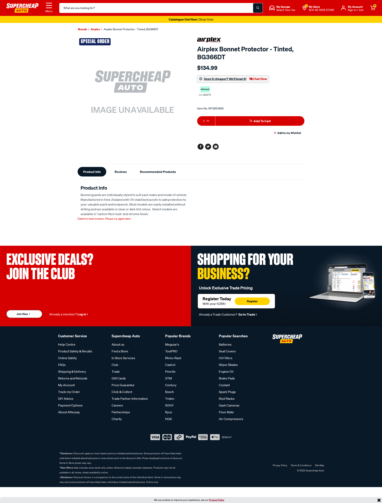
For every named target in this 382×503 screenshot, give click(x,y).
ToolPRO (171, 351)
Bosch (169, 392)
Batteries (225, 344)
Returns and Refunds (72, 378)
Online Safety (67, 358)
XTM (168, 378)
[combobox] (206, 121)
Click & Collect (122, 392)
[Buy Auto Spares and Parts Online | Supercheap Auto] (22, 8)
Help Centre (66, 344)
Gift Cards (119, 378)
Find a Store (120, 351)
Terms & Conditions (301, 465)
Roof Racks (227, 399)
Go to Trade (246, 314)
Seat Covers (227, 351)
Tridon (169, 399)
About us (118, 344)
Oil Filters (225, 358)
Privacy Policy (216, 500)
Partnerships (121, 412)
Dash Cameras (229, 405)
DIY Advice (65, 399)
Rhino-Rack (173, 358)
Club (115, 365)
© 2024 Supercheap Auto (310, 470)
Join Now (22, 314)
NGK (168, 419)
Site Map (319, 465)
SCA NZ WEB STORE (321, 10)
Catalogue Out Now (191, 19)
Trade (116, 371)
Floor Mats (226, 412)
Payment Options (70, 405)
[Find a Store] (304, 8)
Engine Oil (226, 371)
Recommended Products (158, 172)
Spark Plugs (227, 392)
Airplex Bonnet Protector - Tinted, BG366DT (131, 29)
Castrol (170, 365)
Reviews (121, 172)
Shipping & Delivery (72, 371)
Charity (117, 419)
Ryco (168, 412)
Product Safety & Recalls (75, 351)
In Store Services (123, 358)
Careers (117, 405)
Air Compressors (231, 419)
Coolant (224, 385)
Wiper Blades (228, 365)
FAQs (62, 365)
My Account (66, 385)
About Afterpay (69, 412)
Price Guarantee (123, 385)
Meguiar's (172, 344)
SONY (169, 405)
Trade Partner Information (130, 399)
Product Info (92, 172)
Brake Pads (227, 378)
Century (170, 385)
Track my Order (69, 392)
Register (252, 301)
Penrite (170, 371)
